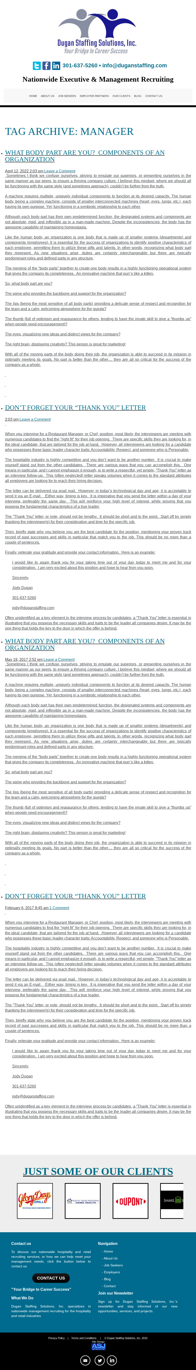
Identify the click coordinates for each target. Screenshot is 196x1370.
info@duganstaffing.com (134, 65)
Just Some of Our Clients (98, 1171)
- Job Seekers (112, 1265)
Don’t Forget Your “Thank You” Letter (75, 407)
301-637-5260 (80, 65)
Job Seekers (67, 96)
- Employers (111, 1272)
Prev (18, 1201)
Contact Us (153, 96)
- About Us (110, 1258)
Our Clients (121, 96)
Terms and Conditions (84, 1338)
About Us (47, 96)
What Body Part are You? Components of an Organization (85, 156)
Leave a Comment (59, 171)
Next (178, 1201)
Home (33, 96)
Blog (138, 96)
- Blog (106, 1279)
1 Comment (59, 908)
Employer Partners (94, 96)
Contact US (51, 1278)
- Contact (109, 1286)
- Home (107, 1251)
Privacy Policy (56, 1338)
